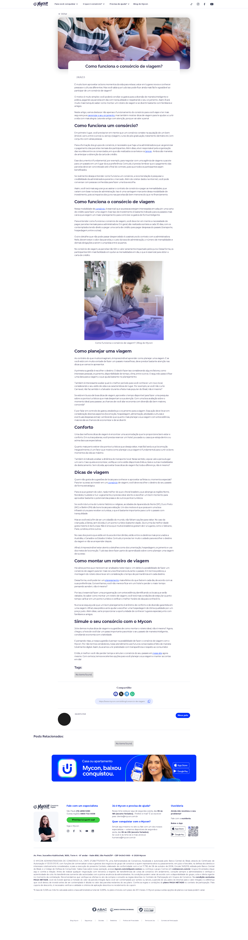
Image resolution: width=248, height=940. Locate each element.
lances (148, 151)
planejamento (112, 580)
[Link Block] (192, 4)
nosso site (157, 653)
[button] (66, 4)
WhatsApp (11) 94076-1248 (83, 820)
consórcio (100, 209)
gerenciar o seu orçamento (101, 115)
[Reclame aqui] (146, 910)
